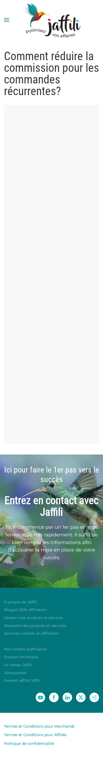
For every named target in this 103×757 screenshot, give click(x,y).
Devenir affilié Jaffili (22, 680)
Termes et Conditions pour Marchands (39, 726)
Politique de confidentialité (29, 743)
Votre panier (15, 672)
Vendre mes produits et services (33, 617)
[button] (6, 20)
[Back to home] (51, 20)
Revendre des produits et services (35, 625)
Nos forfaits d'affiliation (25, 649)
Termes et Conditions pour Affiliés (35, 734)
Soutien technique (21, 656)
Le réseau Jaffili (18, 664)
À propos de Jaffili (20, 602)
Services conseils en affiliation (31, 633)
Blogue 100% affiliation (25, 609)
